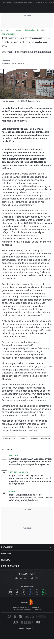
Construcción (9, 439)
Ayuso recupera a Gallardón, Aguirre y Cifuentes (17, 2)
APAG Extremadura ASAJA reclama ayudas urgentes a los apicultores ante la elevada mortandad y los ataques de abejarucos (30, 461)
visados (22, 439)
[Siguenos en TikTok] (17, 592)
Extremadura (30, 30)
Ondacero (5, 30)
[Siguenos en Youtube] (10, 592)
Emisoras (17, 30)
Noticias (43, 30)
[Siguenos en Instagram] (23, 592)
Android (22, 578)
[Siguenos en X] (36, 592)
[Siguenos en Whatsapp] (43, 592)
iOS (37, 578)
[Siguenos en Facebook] (30, 592)
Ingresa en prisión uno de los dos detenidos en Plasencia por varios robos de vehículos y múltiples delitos (30, 497)
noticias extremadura (40, 439)
